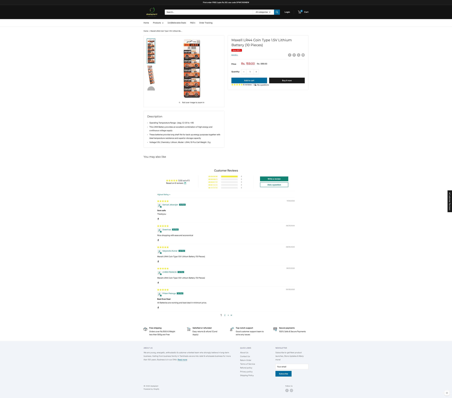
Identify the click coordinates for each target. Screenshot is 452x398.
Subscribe (283, 374)
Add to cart (249, 80)
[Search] (277, 12)
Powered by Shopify (151, 389)
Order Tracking (205, 23)
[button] (237, 84)
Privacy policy (246, 371)
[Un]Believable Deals (177, 23)
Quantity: (235, 71)
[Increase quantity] (256, 71)
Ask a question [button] (274, 185)
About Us (244, 352)
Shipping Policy (247, 375)
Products (157, 23)
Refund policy (246, 368)
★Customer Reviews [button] (450, 201)
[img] (163, 201)
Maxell (234, 55)
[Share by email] (303, 55)
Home (146, 23)
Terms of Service (247, 364)
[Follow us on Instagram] (291, 390)
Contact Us (245, 356)
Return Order (245, 360)
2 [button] (224, 315)
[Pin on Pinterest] (294, 55)
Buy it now (287, 80)
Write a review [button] (274, 179)
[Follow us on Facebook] (287, 390)
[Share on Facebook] (289, 55)
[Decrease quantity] (243, 71)
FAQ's (192, 23)
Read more (182, 359)
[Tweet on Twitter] (298, 55)
